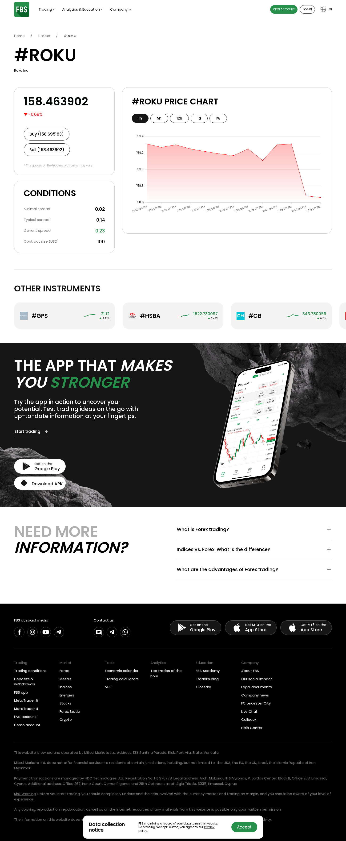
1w (218, 118)
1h (140, 118)
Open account (284, 9)
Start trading (27, 431)
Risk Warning (25, 793)
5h (159, 118)
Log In (307, 9)
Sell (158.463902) (46, 150)
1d (199, 118)
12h (179, 118)
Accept (244, 827)
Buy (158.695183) (46, 134)
